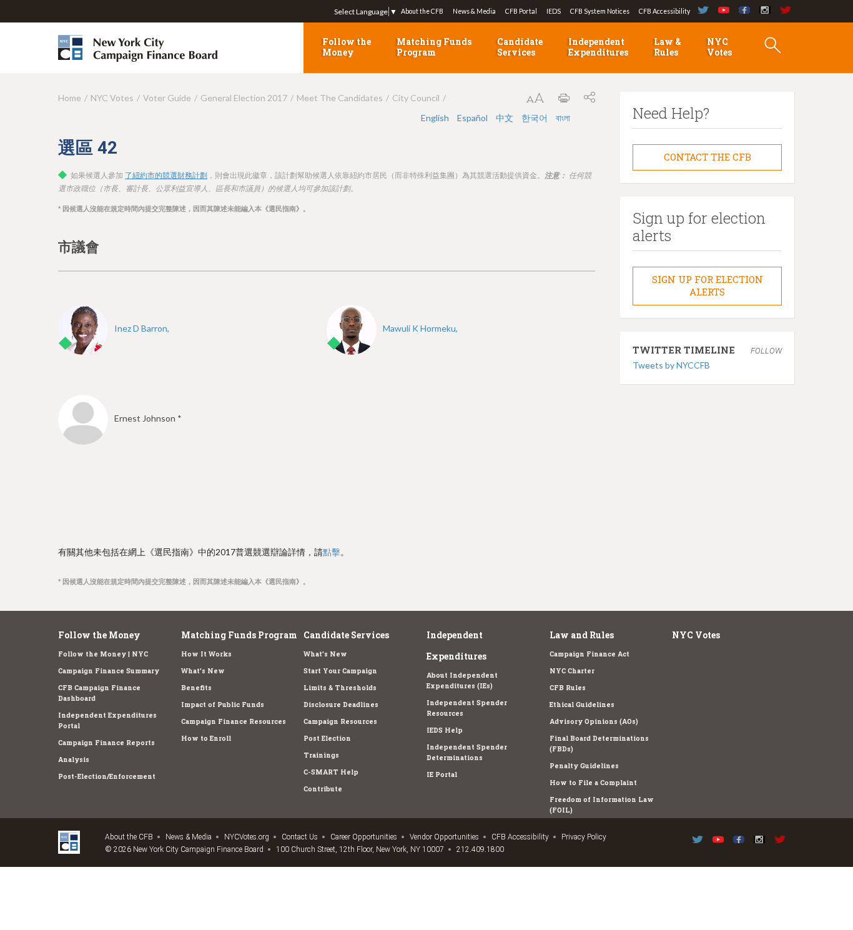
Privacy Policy (583, 837)
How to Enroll (206, 738)
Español (473, 117)
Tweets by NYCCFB (671, 365)
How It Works (206, 654)
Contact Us (300, 837)
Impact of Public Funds (222, 704)
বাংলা (563, 117)
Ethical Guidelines (582, 704)
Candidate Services (520, 47)
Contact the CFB (707, 157)
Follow (766, 350)
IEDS (553, 11)
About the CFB (422, 11)
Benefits (196, 687)
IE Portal (441, 774)
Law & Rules (667, 47)
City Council (416, 97)
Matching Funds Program (434, 47)
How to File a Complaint (593, 782)
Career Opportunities (363, 837)
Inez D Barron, (141, 328)
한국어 (535, 117)
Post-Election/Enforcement (106, 776)
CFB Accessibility (664, 11)
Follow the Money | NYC (103, 654)
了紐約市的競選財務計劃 (166, 175)
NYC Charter (572, 670)
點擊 (331, 552)
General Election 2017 (243, 97)
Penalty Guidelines (584, 765)
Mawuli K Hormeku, (420, 328)
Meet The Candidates (340, 97)
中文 (505, 117)
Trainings (321, 755)
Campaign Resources (340, 721)
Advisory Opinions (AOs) (594, 721)
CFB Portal (521, 11)
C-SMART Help (330, 772)
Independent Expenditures (598, 47)
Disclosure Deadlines (340, 704)
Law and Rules (582, 635)
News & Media (474, 11)
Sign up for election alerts (707, 285)
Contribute (322, 788)
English (436, 117)
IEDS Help (444, 730)
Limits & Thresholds (340, 687)
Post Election (327, 738)
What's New (203, 670)
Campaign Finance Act (589, 654)
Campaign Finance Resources (233, 721)
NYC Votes (719, 47)
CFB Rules (568, 687)
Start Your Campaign (340, 670)
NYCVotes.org (246, 837)
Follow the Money (346, 47)
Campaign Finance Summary (108, 670)
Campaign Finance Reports (106, 742)
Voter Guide (167, 97)
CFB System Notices (599, 11)
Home (69, 97)
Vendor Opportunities (444, 837)
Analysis (73, 759)
